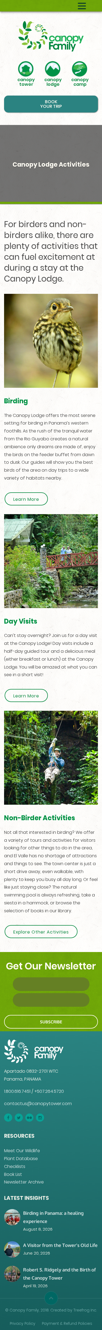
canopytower (26, 82)
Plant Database (21, 1158)
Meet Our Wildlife (22, 1151)
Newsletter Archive (24, 1182)
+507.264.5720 (49, 1091)
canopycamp (80, 82)
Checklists (14, 1166)
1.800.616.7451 (17, 1091)
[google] (29, 1118)
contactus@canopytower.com (38, 1103)
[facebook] (8, 1118)
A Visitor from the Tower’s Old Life (60, 1245)
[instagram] (40, 1118)
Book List (13, 1174)
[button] (51, 1298)
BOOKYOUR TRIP (51, 104)
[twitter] (19, 1118)
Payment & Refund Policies (67, 1323)
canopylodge (53, 82)
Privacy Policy (22, 1323)
